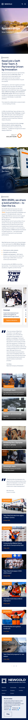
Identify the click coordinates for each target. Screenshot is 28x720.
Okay (7, 714)
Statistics (6, 709)
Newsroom (4, 690)
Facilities (21, 690)
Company (12, 690)
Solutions (4, 687)
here (11, 706)
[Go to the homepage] (7, 4)
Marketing (14, 709)
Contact (12, 693)
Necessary (6, 708)
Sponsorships (22, 687)
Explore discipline (11, 320)
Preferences (15, 708)
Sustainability (13, 687)
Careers (3, 693)
